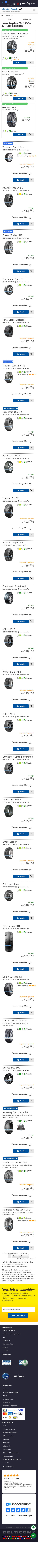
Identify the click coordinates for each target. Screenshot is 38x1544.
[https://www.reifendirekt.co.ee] (24, 1538)
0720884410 (3, 2)
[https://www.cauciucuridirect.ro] (15, 1538)
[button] (33, 1527)
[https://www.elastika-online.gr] (18, 1538)
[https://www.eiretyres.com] (8, 1538)
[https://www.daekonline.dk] (16, 1536)
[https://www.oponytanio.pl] (13, 1538)
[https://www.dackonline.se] (10, 1536)
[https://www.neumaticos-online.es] (23, 1536)
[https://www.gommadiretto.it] (12, 1536)
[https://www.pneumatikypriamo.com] (4, 1538)
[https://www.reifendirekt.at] (25, 1536)
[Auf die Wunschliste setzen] (31, 175)
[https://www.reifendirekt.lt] (27, 1538)
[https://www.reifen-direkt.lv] (29, 1538)
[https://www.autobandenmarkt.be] (30, 1536)
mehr (5, 1489)
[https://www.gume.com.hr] (22, 1538)
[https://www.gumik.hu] (11, 1538)
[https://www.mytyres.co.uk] (21, 1536)
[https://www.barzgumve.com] (20, 1538)
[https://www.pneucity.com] (6, 1538)
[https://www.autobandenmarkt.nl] (19, 1536)
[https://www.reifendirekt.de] (3, 1536)
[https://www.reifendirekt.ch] (7, 1536)
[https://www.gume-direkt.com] (28, 1536)
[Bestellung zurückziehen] (18, 3)
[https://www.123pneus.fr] (5, 1536)
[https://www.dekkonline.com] (14, 1536)
